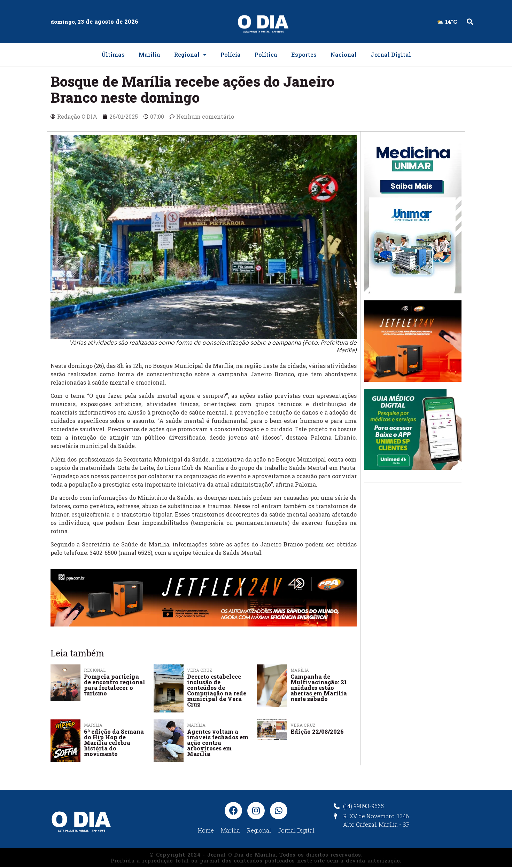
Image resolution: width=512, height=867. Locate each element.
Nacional (344, 54)
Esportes (304, 54)
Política (266, 54)
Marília (149, 54)
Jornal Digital (391, 54)
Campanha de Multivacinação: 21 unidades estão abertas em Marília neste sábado (318, 687)
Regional (187, 54)
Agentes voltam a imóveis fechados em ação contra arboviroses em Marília (217, 742)
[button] (469, 21)
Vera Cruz (303, 725)
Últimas (113, 54)
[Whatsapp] (278, 810)
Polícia (230, 54)
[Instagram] (256, 810)
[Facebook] (233, 810)
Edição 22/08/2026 (317, 731)
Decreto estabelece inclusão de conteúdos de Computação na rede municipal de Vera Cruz (216, 690)
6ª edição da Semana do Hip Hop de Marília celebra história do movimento (114, 742)
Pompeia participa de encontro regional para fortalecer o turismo (114, 685)
